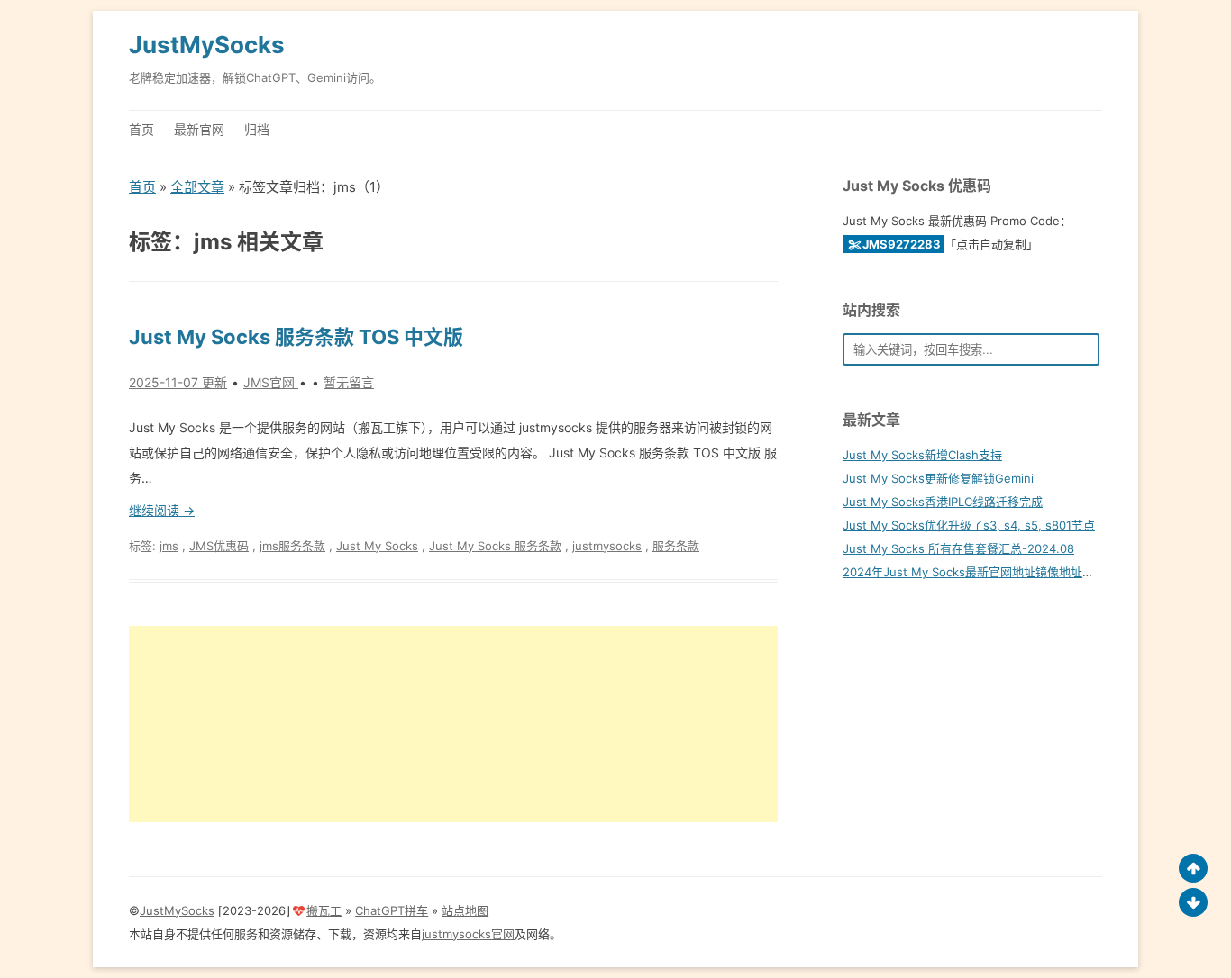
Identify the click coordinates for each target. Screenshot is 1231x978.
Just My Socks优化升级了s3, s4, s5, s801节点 (969, 525)
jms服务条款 (292, 546)
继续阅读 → (162, 510)
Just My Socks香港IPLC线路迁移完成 (943, 501)
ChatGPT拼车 (391, 910)
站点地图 (465, 910)
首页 (141, 129)
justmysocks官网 (468, 934)
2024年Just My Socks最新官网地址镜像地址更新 (974, 572)
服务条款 (675, 546)
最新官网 (199, 129)
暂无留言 (349, 382)
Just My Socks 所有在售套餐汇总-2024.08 (958, 548)
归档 (256, 129)
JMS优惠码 (219, 546)
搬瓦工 (324, 910)
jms (169, 546)
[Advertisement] (453, 724)
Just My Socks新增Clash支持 (922, 455)
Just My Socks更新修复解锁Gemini (938, 478)
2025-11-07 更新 (178, 382)
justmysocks (607, 546)
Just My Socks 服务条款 (495, 546)
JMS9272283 (901, 244)
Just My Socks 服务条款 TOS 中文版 (296, 337)
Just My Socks (377, 546)
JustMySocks (207, 45)
